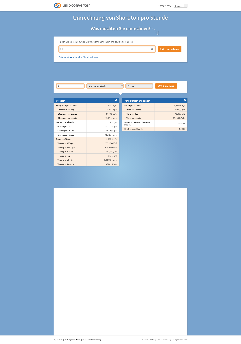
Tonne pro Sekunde (65, 164)
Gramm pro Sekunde (65, 122)
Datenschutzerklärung (91, 340)
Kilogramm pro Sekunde (66, 105)
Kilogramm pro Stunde (67, 113)
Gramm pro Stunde (65, 130)
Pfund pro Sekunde (132, 105)
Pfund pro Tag (132, 113)
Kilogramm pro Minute (67, 118)
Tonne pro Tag (63, 155)
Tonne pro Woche (65, 151)
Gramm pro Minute (65, 134)
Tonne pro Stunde (64, 139)
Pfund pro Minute (133, 118)
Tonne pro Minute (65, 160)
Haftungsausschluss (72, 340)
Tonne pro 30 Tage (65, 143)
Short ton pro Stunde (133, 129)
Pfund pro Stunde (133, 109)
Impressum (58, 340)
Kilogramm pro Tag (65, 109)
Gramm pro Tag (64, 126)
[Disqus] (120, 228)
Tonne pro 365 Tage (66, 147)
